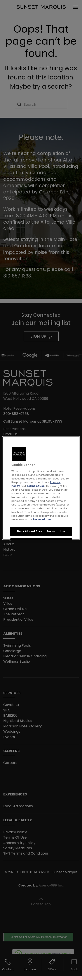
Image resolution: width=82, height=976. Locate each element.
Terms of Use (35, 486)
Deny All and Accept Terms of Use (41, 531)
